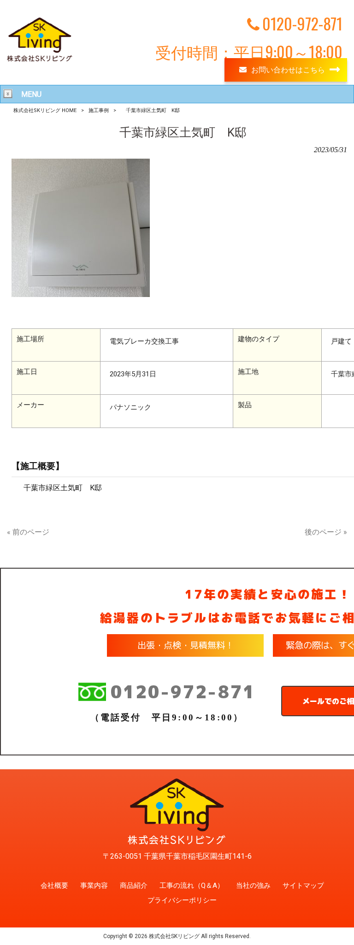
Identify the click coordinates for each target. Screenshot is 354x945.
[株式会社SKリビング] (40, 61)
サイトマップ (303, 885)
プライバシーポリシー (182, 900)
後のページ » (326, 532)
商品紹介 (134, 885)
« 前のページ (28, 532)
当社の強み (253, 885)
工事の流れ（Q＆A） (191, 885)
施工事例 (98, 110)
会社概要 (54, 885)
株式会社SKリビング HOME (45, 110)
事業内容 (94, 885)
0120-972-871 (183, 692)
